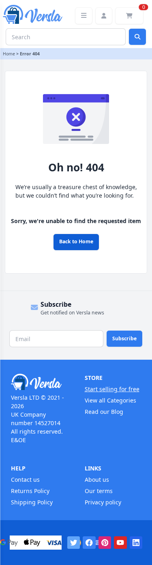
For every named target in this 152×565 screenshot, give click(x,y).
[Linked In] (136, 542)
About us (97, 479)
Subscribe (124, 338)
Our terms (99, 491)
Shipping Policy (32, 502)
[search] (137, 36)
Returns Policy (30, 491)
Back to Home (76, 241)
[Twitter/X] (73, 542)
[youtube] (120, 542)
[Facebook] (89, 542)
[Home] (39, 381)
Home (9, 54)
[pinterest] (105, 542)
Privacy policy (103, 502)
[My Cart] (129, 15)
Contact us (25, 479)
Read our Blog (104, 411)
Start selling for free (112, 389)
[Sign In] (103, 15)
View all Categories (110, 400)
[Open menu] (83, 15)
